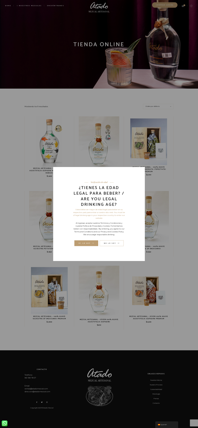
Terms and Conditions (83, 232)
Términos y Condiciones (110, 223)
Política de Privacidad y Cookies (96, 226)
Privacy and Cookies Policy (112, 232)
